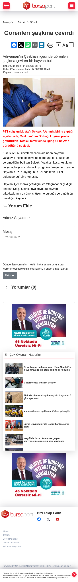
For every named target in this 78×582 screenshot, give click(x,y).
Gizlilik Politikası (11, 542)
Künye (6, 531)
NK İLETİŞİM (21, 566)
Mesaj (7, 232)
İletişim (6, 535)
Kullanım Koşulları (12, 546)
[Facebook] (39, 519)
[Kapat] (74, 574)
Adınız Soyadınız (16, 218)
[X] (48, 519)
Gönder (10, 275)
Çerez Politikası (10, 539)
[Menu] (71, 5)
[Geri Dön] (6, 5)
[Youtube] (57, 519)
